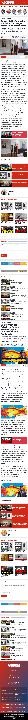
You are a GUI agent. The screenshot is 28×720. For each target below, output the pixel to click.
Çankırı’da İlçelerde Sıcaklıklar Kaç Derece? (17, 309)
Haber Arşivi (18, 699)
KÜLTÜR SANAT (5, 707)
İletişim (7, 704)
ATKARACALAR (4, 711)
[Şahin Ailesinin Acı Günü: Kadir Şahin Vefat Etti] (21, 205)
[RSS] (21, 683)
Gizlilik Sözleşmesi (14, 704)
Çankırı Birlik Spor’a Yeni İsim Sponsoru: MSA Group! (17, 283)
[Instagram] (12, 683)
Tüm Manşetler (19, 697)
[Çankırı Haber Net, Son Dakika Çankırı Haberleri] (8, 2)
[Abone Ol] (26, 57)
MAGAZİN (12, 707)
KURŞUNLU (14, 712)
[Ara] (24, 2)
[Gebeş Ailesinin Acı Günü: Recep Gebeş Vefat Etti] (7, 205)
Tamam (14, 718)
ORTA (18, 712)
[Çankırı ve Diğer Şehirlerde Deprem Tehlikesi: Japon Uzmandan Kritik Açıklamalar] (14, 355)
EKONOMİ (6, 706)
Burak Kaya (11, 531)
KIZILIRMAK (4, 712)
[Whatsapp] (19, 683)
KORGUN (9, 712)
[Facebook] (7, 683)
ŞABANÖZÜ (22, 712)
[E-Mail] (9, 194)
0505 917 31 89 (15, 675)
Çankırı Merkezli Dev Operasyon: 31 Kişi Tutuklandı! (5, 235)
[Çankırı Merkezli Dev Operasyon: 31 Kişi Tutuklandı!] (7, 229)
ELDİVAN (21, 711)
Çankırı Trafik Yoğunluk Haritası (20, 694)
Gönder (4, 255)
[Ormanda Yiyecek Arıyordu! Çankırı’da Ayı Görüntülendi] (21, 216)
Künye (4, 704)
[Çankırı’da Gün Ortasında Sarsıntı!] (21, 229)
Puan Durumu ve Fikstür (8, 697)
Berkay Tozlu (11, 191)
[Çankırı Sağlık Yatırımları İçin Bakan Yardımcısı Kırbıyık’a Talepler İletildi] (14, 47)
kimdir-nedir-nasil (20, 706)
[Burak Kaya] (4, 532)
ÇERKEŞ (17, 711)
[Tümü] (26, 276)
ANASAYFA (3, 6)
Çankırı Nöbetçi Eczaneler (6, 690)
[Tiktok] (16, 683)
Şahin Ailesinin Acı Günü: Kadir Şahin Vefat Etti (18, 302)
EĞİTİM (12, 293)
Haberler (3, 18)
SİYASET (16, 6)
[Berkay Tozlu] (4, 192)
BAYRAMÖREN (11, 711)
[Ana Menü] (26, 2)
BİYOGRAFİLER (21, 704)
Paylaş (4, 56)
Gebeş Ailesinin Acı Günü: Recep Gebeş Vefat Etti (18, 289)
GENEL (9, 706)
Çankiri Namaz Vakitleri (8, 693)
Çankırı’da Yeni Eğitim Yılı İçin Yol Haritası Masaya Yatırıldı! (18, 296)
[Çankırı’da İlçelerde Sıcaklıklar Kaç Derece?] (7, 216)
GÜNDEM (10, 6)
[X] (9, 683)
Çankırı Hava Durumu (20, 689)
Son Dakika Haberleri (7, 699)
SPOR (21, 6)
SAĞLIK (16, 707)
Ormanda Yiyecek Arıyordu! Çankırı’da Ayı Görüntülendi (20, 222)
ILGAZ (25, 711)
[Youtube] (14, 683)
